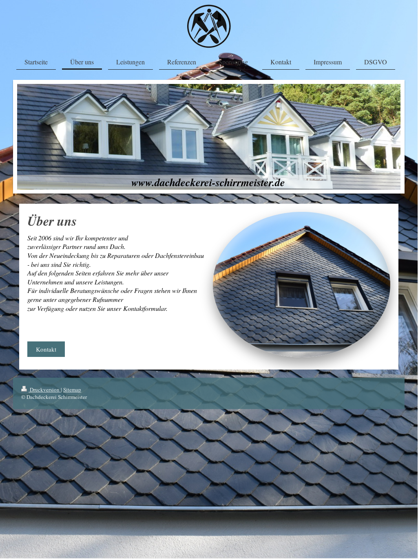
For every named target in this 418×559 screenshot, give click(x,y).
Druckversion (45, 389)
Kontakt (46, 349)
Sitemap (72, 389)
